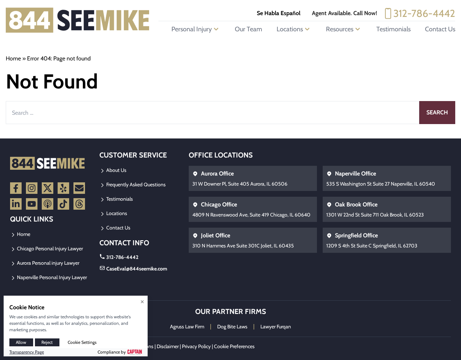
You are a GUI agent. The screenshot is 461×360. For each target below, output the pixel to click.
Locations (116, 213)
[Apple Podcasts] (47, 204)
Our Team (248, 29)
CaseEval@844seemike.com (136, 268)
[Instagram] (31, 188)
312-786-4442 (424, 13)
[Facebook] (16, 188)
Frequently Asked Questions (135, 184)
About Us (115, 170)
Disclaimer (168, 346)
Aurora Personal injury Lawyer (47, 263)
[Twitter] (47, 188)
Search (437, 112)
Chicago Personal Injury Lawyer (49, 248)
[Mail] (79, 188)
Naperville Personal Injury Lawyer (51, 277)
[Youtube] (31, 204)
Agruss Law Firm (187, 326)
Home (13, 58)
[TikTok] (63, 204)
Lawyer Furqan (275, 326)
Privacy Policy (196, 346)
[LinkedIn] (16, 204)
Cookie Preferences (234, 346)
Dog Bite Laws (232, 326)
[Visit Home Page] (78, 20)
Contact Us (440, 29)
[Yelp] (63, 188)
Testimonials (393, 29)
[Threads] (79, 204)
